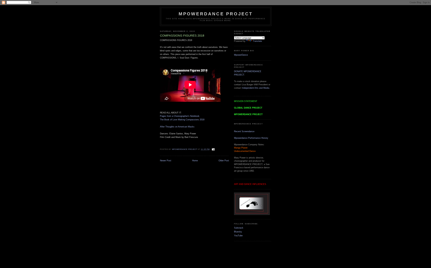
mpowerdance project (216, 13)
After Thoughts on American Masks (177, 126)
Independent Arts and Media (255, 88)
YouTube (238, 235)
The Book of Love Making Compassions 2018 (182, 119)
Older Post (224, 160)
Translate (257, 41)
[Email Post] (213, 149)
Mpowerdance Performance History (251, 138)
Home (195, 160)
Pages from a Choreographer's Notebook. (180, 116)
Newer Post (165, 160)
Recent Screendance (244, 131)
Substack (238, 228)
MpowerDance (241, 55)
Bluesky (238, 231)
